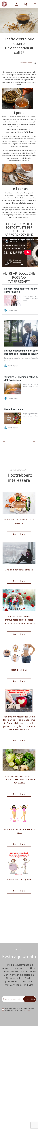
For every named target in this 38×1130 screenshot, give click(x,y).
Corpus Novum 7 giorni (19, 879)
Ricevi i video (29, 999)
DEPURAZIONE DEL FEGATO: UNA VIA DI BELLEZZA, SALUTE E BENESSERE (19, 779)
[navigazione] (34, 4)
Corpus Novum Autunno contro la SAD (19, 831)
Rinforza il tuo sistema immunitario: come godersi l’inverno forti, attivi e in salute (19, 619)
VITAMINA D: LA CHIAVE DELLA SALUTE (19, 521)
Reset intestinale (19, 669)
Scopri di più (19, 534)
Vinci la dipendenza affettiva (19, 569)
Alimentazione (26, 63)
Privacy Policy (26, 1010)
